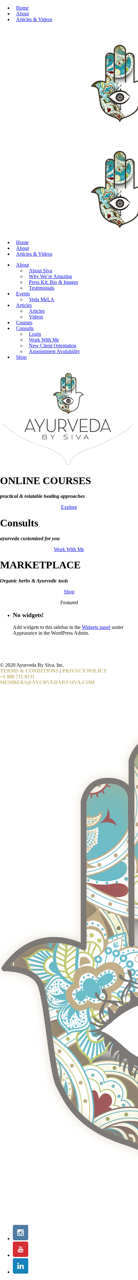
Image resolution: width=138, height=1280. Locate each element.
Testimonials (41, 288)
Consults (25, 328)
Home (22, 8)
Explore (69, 507)
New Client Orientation (52, 345)
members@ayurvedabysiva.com (47, 682)
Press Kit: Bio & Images (53, 282)
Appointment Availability (54, 351)
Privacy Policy (84, 670)
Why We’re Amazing (50, 276)
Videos (36, 316)
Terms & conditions (29, 670)
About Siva (40, 270)
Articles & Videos (34, 19)
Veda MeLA (41, 299)
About (22, 13)
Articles (24, 305)
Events (23, 293)
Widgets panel (96, 627)
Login (35, 334)
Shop (21, 357)
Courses (24, 322)
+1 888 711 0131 (17, 676)
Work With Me (44, 340)
